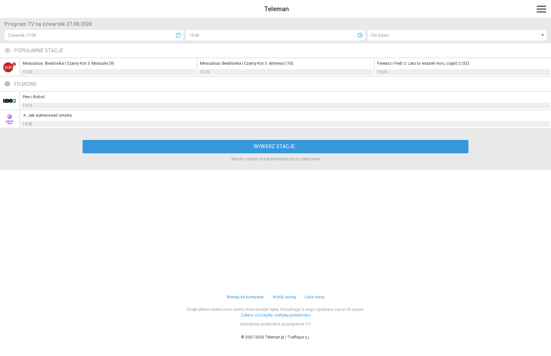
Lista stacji (315, 296)
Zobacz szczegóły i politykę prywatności (276, 315)
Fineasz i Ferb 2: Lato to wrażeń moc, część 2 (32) (423, 63)
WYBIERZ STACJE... (275, 146)
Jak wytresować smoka (50, 115)
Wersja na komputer (245, 296)
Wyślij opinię (284, 296)
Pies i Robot (34, 96)
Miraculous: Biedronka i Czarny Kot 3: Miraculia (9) (68, 63)
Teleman (276, 9)
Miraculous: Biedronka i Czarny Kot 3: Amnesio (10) (246, 63)
